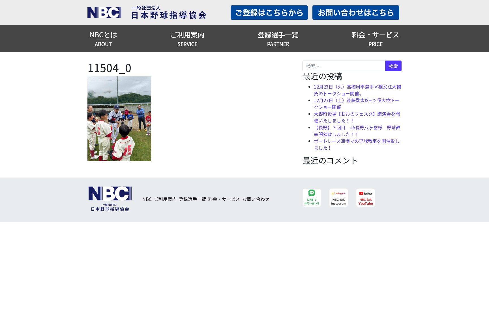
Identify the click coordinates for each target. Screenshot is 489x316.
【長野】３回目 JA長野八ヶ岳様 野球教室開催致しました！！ (357, 130)
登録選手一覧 (192, 198)
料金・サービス (224, 198)
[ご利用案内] (187, 38)
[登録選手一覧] (278, 38)
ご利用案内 (165, 198)
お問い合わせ (255, 198)
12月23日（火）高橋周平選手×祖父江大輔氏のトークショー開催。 (357, 90)
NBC (147, 198)
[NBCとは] (103, 38)
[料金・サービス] (375, 38)
